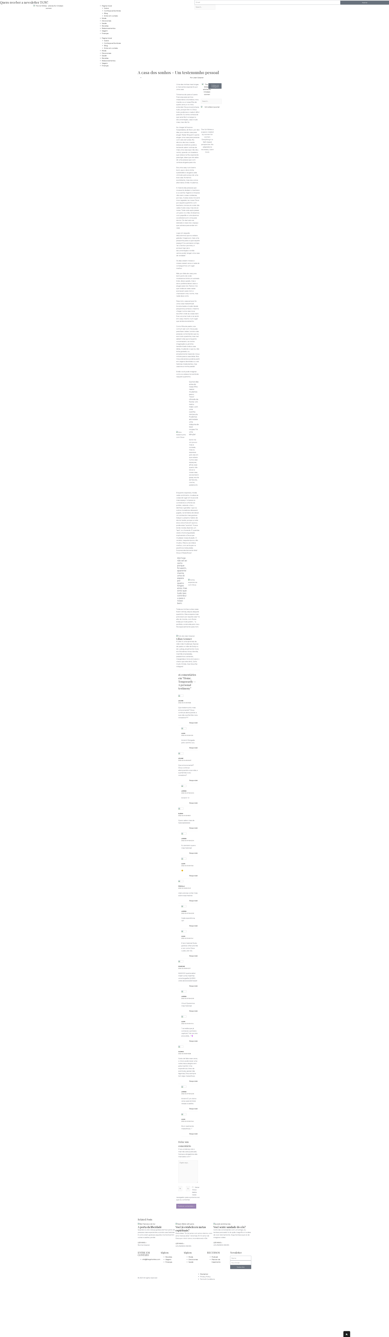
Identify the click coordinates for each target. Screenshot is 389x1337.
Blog (106, 13)
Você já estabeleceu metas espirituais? (191, 1228)
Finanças (105, 33)
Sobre (106, 8)
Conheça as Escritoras (112, 11)
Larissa (183, 791)
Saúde (104, 23)
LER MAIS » (142, 1243)
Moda (104, 18)
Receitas (105, 26)
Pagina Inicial (107, 6)
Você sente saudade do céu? (229, 1227)
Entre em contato (111, 16)
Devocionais (106, 21)
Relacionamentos (108, 28)
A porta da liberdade (150, 1227)
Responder (193, 723)
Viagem (105, 31)
